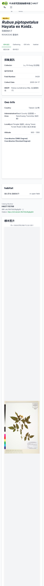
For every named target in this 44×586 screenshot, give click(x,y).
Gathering (16, 44)
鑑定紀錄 (6, 49)
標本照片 (16, 49)
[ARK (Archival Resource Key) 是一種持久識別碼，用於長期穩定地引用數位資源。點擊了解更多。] (23, 209)
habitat (35, 44)
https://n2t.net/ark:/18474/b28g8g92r (21, 212)
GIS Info (27, 44)
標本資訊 (6, 44)
